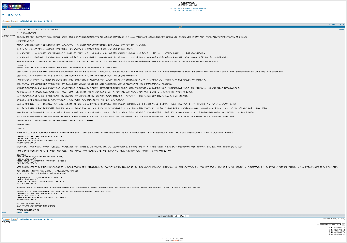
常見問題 (173, 8)
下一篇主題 (340, 24)
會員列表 (187, 8)
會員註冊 (203, 8)
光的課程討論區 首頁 (26, 21)
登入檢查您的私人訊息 (190, 10)
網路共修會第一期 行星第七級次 (43, 21)
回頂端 (4, 212)
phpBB (169, 239)
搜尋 (180, 8)
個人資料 (177, 10)
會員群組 (195, 8)
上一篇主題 (332, 24)
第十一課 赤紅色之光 (11, 15)
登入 (200, 10)
